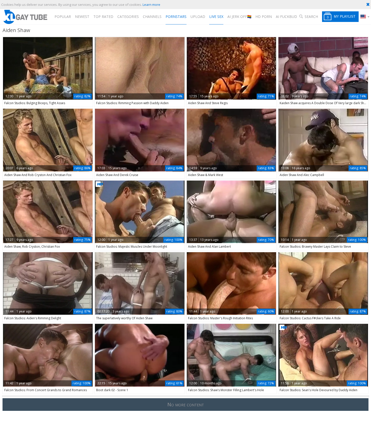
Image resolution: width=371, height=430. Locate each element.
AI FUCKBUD (286, 16)
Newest (82, 16)
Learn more (151, 4)
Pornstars (176, 16)
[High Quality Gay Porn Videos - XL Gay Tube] (25, 16)
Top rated (103, 16)
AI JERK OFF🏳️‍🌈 (239, 16)
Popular (63, 16)
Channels (152, 16)
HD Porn (263, 16)
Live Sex (216, 16)
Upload (198, 16)
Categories (128, 16)
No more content (185, 404)
